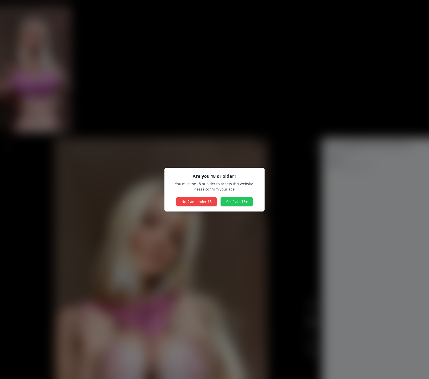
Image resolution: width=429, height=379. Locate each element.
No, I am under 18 (196, 201)
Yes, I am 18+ (237, 201)
